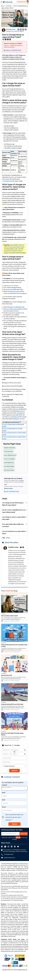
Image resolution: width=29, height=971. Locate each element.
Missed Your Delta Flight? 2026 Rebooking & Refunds (12, 734)
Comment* (4, 785)
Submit (14, 824)
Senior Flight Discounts (10, 455)
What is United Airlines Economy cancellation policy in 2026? (14, 645)
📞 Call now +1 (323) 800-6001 (12, 50)
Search (14, 770)
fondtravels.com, (23, 863)
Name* (3, 792)
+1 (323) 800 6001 (21, 2)
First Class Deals (8, 451)
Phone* (4, 807)
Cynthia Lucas (11, 29)
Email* (3, 800)
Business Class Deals (9, 447)
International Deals (9, 470)
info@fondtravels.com (9, 857)
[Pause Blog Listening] (6, 39)
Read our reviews (8, 488)
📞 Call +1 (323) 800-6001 (11, 491)
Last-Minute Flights (9, 466)
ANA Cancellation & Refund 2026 (9, 615)
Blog (2, 6)
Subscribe (23, 833)
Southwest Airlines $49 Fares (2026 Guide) (12, 704)
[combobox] (14, 766)
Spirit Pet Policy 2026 (6, 675)
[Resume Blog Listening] (8, 39)
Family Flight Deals (9, 462)
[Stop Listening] (10, 39)
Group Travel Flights (9, 459)
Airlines (8, 537)
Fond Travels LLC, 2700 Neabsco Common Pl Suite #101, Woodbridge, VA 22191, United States (15, 850)
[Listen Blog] (3, 39)
